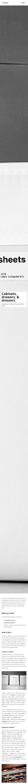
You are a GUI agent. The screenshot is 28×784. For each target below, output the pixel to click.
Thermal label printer (9, 622)
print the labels (17, 757)
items (13, 695)
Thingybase (5, 2)
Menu (23, 2)
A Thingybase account (9, 620)
